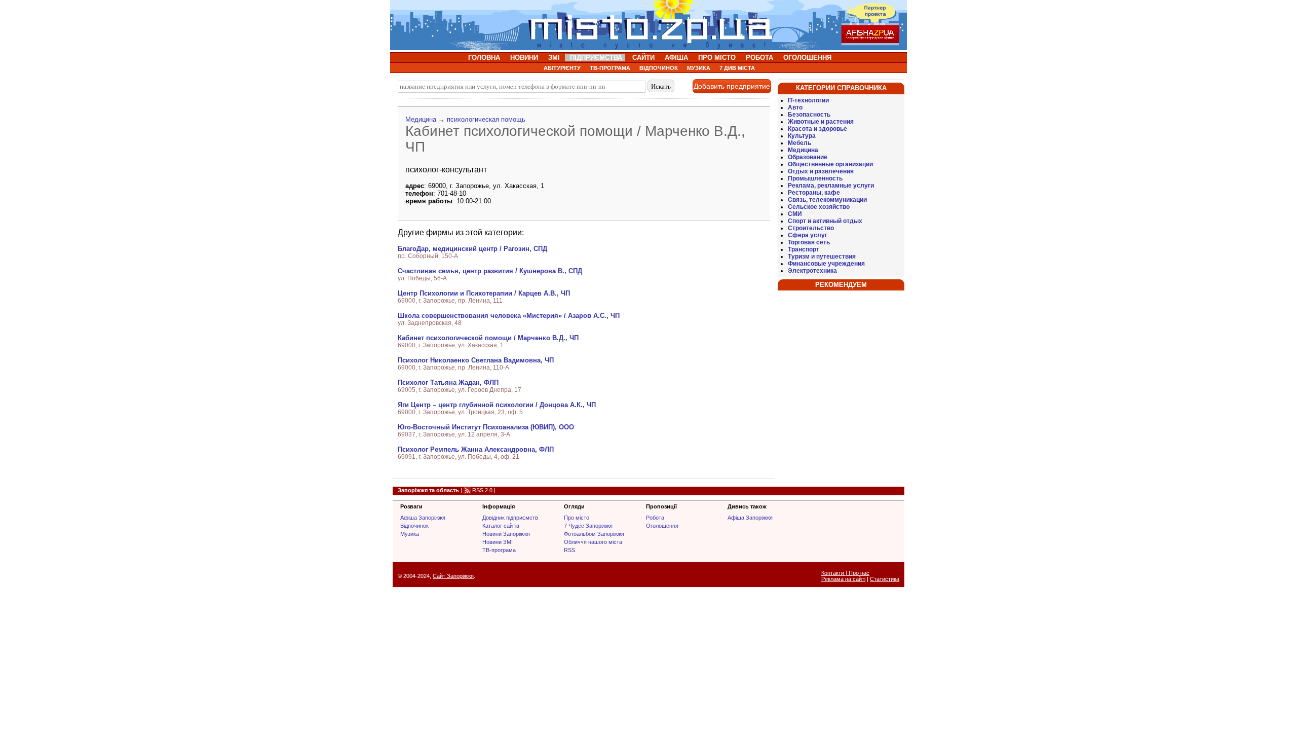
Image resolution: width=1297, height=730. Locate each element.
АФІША (676, 57)
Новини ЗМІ (497, 542)
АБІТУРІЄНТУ (562, 68)
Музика (409, 534)
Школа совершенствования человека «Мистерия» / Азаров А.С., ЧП (509, 315)
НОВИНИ (524, 57)
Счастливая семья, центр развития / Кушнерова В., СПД (490, 271)
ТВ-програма (499, 550)
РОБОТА (759, 57)
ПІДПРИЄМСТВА (596, 57)
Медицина (420, 119)
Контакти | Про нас (845, 573)
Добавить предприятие (732, 86)
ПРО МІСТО (717, 57)
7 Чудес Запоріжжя (588, 526)
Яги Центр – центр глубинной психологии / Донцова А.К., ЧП (497, 405)
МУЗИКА (698, 68)
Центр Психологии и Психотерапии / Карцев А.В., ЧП (484, 293)
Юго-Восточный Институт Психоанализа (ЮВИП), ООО (486, 427)
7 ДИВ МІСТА (737, 68)
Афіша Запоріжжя (422, 518)
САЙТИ (643, 57)
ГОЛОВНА (484, 57)
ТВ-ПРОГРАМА (610, 68)
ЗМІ (554, 57)
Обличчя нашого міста (593, 542)
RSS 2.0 (482, 490)
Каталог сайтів (500, 526)
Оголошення (662, 526)
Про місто (576, 518)
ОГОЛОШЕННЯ (807, 57)
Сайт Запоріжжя (453, 576)
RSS (569, 550)
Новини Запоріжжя (506, 534)
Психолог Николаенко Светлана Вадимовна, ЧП (476, 360)
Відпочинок (414, 526)
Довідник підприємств (510, 518)
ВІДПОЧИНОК (658, 68)
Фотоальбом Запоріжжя (594, 534)
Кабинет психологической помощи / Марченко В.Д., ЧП (488, 338)
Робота (655, 518)
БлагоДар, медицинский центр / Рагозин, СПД (472, 248)
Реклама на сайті (843, 579)
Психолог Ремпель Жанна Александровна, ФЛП (476, 449)
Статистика (884, 579)
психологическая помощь (486, 119)
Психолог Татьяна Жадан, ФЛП (448, 382)
